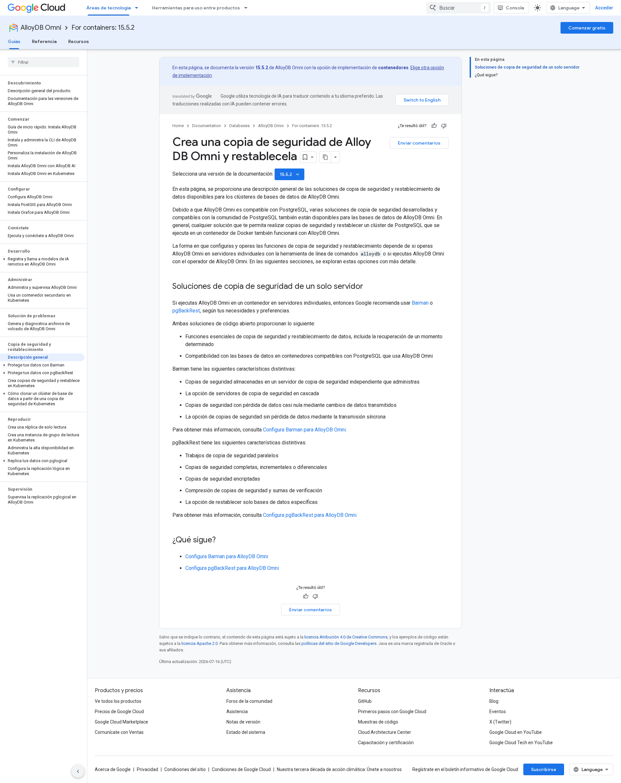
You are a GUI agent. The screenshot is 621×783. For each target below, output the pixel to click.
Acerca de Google (113, 769)
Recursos (78, 41)
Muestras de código (378, 721)
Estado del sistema (245, 732)
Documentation (206, 125)
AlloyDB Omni (41, 28)
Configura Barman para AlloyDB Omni (304, 430)
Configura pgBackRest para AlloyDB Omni (309, 515)
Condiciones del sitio (185, 769)
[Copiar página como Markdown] (325, 157)
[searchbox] (43, 62)
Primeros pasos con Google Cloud (392, 711)
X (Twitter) (500, 721)
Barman (420, 303)
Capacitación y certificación (386, 742)
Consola (515, 8)
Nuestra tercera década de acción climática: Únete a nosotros (339, 769)
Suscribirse (543, 769)
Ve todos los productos (118, 701)
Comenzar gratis (586, 28)
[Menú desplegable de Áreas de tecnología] (138, 8)
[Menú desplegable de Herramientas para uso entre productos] (248, 8)
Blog (493, 701)
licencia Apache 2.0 (199, 643)
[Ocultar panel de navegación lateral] (77, 771)
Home (178, 125)
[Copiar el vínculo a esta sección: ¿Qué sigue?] (222, 540)
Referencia (44, 41)
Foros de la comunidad (249, 701)
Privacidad (147, 769)
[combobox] (458, 8)
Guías (14, 41)
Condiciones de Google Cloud (241, 769)
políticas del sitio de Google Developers (338, 643)
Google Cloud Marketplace (121, 721)
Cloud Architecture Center (384, 732)
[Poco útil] (444, 126)
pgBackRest (186, 311)
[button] (42, 261)
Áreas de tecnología (108, 8)
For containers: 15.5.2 (103, 28)
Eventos (497, 711)
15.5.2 (290, 174)
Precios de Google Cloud (119, 711)
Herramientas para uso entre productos (196, 8)
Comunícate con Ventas (119, 732)
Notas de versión (243, 721)
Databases (239, 125)
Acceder (604, 7)
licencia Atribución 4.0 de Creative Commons (345, 637)
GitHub (365, 701)
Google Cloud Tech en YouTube (521, 742)
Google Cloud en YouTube (515, 732)
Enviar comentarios (419, 143)
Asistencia (237, 711)
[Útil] (434, 126)
